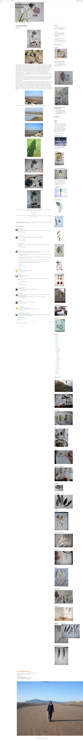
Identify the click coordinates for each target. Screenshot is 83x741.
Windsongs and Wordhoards (22, 313)
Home (17, 22)
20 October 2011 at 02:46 (22, 290)
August (57, 359)
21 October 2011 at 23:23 (22, 317)
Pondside (19, 228)
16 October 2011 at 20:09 (22, 232)
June (57, 362)
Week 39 (57, 356)
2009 (56, 371)
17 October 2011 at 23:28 (22, 284)
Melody (19, 293)
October (57, 351)
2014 (56, 343)
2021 (56, 335)
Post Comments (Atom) (23, 323)
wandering (20, 306)
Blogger (45, 738)
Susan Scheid (20, 287)
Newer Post (17, 321)
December (58, 348)
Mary (19, 274)
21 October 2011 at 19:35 (22, 303)
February (57, 367)
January (57, 368)
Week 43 (57, 352)
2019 (56, 338)
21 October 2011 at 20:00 (22, 310)
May (57, 363)
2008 (56, 373)
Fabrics (28, 22)
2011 (56, 347)
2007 (56, 374)
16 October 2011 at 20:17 (22, 240)
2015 (56, 342)
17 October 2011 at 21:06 (22, 271)
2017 (56, 339)
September (58, 358)
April (57, 364)
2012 (56, 346)
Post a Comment (19, 319)
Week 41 (57, 355)
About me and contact (22, 22)
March (57, 366)
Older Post (50, 321)
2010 (56, 370)
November (58, 350)
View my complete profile (58, 133)
